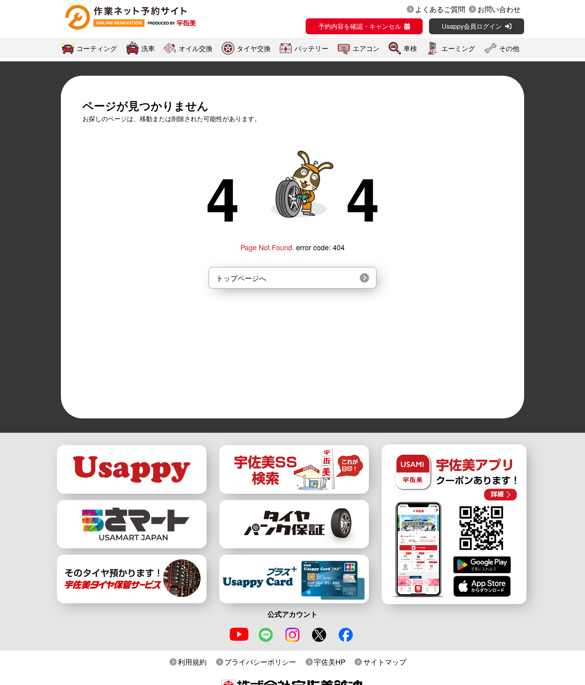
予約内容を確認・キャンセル (359, 26)
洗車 (148, 48)
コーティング (96, 48)
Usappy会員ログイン (472, 26)
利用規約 (192, 661)
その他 (509, 48)
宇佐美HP (329, 661)
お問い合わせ (499, 9)
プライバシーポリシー (260, 661)
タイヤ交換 (254, 48)
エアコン (366, 48)
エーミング (458, 48)
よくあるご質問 (440, 9)
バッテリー (311, 48)
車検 (410, 48)
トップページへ (241, 278)
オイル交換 (196, 48)
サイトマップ (384, 661)
